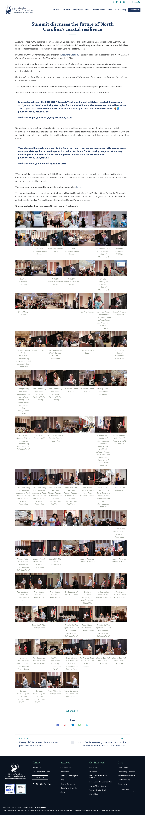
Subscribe (40, 777)
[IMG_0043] (71, 219)
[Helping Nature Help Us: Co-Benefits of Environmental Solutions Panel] (23, 548)
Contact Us (36, 768)
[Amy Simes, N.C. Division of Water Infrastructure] (39, 647)
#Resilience (72, 102)
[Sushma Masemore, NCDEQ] (119, 238)
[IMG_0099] (23, 238)
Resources (64, 772)
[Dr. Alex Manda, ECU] (87, 301)
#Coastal (61, 102)
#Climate (84, 105)
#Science (95, 108)
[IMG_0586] (103, 548)
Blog (62, 780)
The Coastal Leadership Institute (98, 776)
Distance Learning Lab (69, 776)
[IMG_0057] (87, 219)
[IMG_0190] (87, 268)
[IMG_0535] (87, 518)
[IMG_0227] (39, 301)
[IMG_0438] (87, 424)
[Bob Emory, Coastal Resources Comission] (119, 339)
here (78, 187)
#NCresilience (97, 154)
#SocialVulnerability (39, 154)
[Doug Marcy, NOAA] (23, 301)
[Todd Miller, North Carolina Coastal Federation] (55, 424)
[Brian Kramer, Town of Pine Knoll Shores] (39, 581)
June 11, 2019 (65, 117)
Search (63, 792)
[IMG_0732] (119, 614)
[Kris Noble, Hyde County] (87, 339)
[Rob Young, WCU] (39, 339)
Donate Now (123, 768)
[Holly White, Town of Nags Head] (55, 680)
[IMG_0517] (39, 518)
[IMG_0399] (119, 378)
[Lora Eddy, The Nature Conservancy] (55, 548)
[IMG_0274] (103, 301)
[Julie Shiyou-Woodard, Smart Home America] (119, 581)
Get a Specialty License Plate (101, 782)
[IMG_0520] (55, 518)
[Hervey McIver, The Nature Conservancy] (103, 378)
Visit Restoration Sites (41, 772)
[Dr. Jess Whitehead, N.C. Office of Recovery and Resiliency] (23, 680)
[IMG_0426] (71, 424)
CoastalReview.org (67, 784)
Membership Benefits (126, 772)
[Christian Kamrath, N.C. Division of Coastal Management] (103, 268)
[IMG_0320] (71, 339)
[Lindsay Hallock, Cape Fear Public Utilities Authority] (103, 581)
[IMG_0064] (103, 219)
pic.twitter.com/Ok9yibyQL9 (33, 157)
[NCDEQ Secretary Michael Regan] (39, 238)
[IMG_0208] (119, 268)
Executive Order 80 (69, 54)
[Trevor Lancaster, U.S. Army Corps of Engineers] (71, 680)
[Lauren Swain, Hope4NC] (119, 477)
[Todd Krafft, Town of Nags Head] (39, 614)
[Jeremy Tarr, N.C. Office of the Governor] (103, 647)
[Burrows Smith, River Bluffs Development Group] (23, 581)
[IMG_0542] (103, 518)
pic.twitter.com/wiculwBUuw (33, 111)
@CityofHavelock (99, 102)
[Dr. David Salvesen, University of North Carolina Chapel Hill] (87, 581)
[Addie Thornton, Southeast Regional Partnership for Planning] (39, 378)
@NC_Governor (26, 105)
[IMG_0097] (119, 219)
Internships (93, 794)
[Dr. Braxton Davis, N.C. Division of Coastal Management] (103, 238)
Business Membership (126, 776)
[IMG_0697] (55, 614)
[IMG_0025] (55, 219)
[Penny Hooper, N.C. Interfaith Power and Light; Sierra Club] (119, 424)
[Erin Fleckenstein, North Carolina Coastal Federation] (55, 339)
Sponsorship (122, 784)
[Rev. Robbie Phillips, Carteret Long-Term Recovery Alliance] (87, 477)
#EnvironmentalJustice (76, 154)
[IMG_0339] (103, 339)
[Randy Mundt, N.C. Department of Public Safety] (87, 614)
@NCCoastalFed (34, 108)
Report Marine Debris (97, 786)
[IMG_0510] (23, 518)
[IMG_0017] (39, 219)
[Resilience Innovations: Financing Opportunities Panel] (55, 647)
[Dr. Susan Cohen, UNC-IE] (71, 378)
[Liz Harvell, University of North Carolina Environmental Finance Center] (23, 647)
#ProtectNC (106, 108)
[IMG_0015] (23, 219)
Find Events (93, 768)
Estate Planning (124, 780)
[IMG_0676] (23, 614)
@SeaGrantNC (50, 108)
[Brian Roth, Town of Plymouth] (119, 301)
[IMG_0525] (71, 518)
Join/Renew (125, 789)
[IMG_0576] (71, 548)
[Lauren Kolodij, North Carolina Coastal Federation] (119, 518)
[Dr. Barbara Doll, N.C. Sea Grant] (71, 581)
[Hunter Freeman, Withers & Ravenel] (87, 548)
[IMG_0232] (55, 301)
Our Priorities (65, 768)
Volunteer (93, 772)
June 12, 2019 (59, 163)
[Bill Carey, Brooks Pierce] (55, 238)
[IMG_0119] (87, 238)
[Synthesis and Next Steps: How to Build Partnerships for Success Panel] (71, 647)
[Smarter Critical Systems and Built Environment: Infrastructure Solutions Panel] (71, 614)
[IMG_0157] (39, 268)
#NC (53, 102)
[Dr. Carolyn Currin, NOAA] (39, 424)
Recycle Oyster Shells (97, 790)
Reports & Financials (68, 788)
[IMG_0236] (71, 301)
